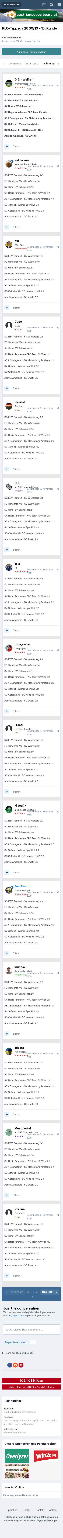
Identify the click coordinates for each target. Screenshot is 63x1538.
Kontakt (40, 1510)
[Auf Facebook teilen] (9, 1365)
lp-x (17, 563)
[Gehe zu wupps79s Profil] (8, 970)
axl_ (17, 241)
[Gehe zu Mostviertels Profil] (8, 1132)
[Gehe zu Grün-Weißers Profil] (8, 83)
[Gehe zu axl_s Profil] (8, 244)
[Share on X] (4, 1365)
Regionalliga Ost (32, 41)
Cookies (52, 1510)
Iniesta (19, 1047)
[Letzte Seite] (58, 63)
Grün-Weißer (14, 37)
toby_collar (22, 644)
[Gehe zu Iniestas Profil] (8, 1051)
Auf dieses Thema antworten (31, 51)
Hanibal (20, 402)
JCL (17, 483)
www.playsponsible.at (42, 1520)
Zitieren (16, 146)
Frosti (19, 725)
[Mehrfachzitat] (6, 146)
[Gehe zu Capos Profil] (8, 325)
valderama (22, 160)
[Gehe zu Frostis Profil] (8, 728)
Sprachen (12, 1510)
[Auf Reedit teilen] (15, 1365)
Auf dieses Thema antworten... (26, 1329)
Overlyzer (8, 1417)
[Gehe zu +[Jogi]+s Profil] (8, 809)
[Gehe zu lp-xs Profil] (8, 567)
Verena (20, 1209)
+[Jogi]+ (20, 805)
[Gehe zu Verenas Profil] (8, 1212)
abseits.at (8, 1408)
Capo (18, 321)
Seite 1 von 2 (32, 63)
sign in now (18, 1315)
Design (27, 1510)
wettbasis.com (11, 1429)
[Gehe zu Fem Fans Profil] (8, 890)
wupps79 (21, 967)
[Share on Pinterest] (21, 1365)
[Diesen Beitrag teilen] (58, 85)
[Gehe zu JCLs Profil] (8, 486)
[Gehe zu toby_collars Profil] (8, 648)
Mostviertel (23, 1128)
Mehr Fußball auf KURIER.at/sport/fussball (31, 1387)
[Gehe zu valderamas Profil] (8, 164)
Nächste (49, 63)
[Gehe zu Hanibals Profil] (8, 406)
